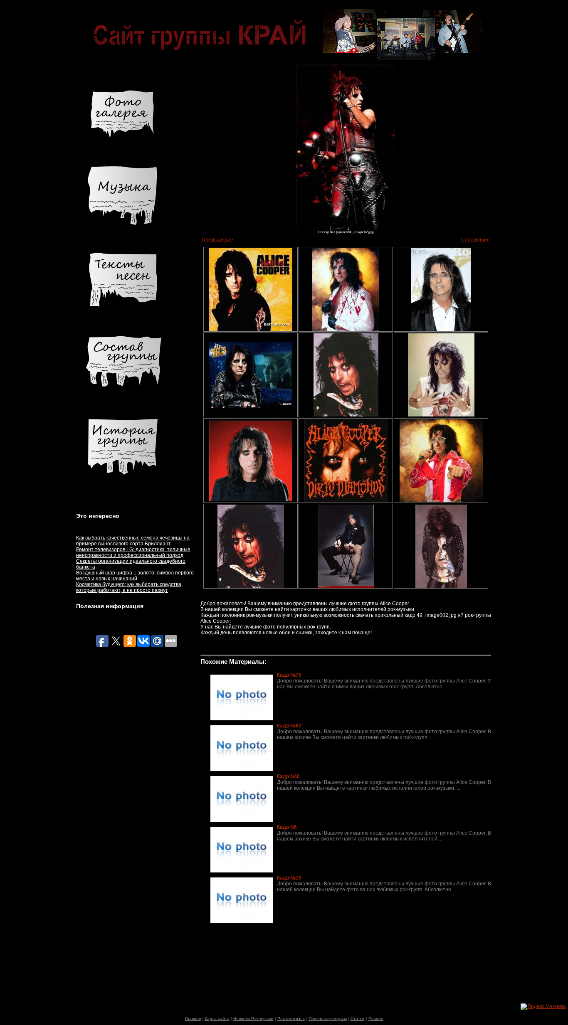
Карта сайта (217, 1018)
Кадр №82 (289, 726)
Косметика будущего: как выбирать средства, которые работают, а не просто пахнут (129, 587)
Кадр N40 (288, 776)
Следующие (475, 240)
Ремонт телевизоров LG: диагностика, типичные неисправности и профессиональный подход (133, 552)
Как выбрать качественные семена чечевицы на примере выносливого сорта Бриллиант (133, 541)
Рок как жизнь (291, 1018)
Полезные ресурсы (328, 1018)
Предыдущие (217, 240)
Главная (193, 1018)
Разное (375, 1018)
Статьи (358, 1018)
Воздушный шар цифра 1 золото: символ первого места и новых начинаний (135, 575)
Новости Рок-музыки (253, 1018)
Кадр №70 (289, 675)
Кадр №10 (289, 878)
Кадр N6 (287, 827)
